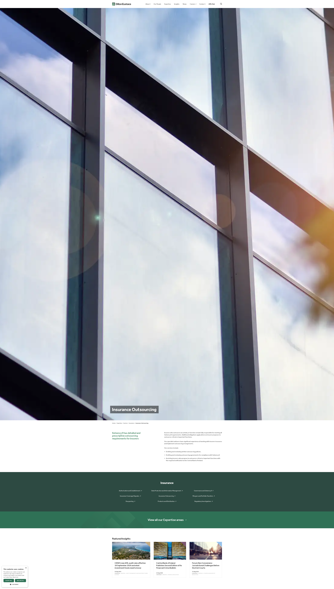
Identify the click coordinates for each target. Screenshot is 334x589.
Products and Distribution (166, 501)
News (185, 4)
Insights (176, 4)
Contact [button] (202, 4)
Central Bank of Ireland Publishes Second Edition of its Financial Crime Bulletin (169, 565)
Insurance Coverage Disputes (129, 496)
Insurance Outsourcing (166, 496)
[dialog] (15, 576)
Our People (157, 4)
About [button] (148, 4)
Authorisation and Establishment (129, 491)
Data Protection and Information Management (166, 491)
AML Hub (212, 4)
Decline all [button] (20, 580)
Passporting (130, 501)
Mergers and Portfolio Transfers (203, 496)
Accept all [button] (8, 580)
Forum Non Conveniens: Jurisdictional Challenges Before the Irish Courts (205, 565)
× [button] (26, 568)
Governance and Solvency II (203, 491)
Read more (15, 577)
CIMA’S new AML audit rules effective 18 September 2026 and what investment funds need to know (130, 565)
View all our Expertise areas (166, 520)
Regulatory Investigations (202, 501)
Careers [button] (192, 4)
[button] (14, 584)
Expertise (167, 4)
